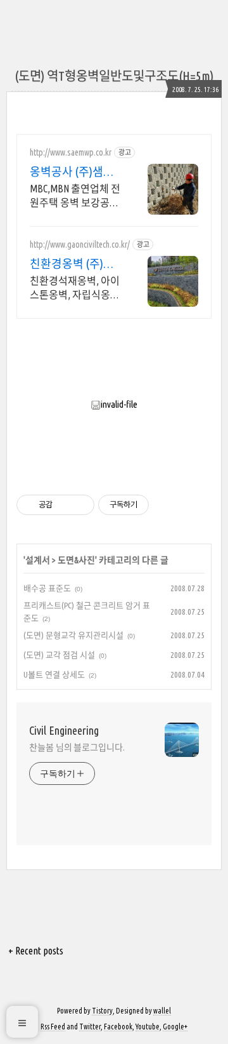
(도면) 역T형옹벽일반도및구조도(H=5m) (114, 76)
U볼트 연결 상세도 (54, 674)
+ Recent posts (35, 950)
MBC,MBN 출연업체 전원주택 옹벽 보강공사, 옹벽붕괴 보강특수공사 (76, 196)
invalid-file (119, 404)
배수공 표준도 (47, 588)
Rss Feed (53, 1026)
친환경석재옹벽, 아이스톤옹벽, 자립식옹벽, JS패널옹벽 (76, 288)
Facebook (118, 1026)
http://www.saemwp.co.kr (70, 152)
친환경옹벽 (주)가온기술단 (72, 264)
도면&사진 (76, 560)
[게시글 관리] (80, 504)
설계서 (37, 560)
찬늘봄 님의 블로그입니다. (77, 747)
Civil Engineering (64, 730)
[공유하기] (64, 504)
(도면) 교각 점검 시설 (59, 654)
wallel (162, 1011)
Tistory (102, 1011)
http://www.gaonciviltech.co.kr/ (80, 244)
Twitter (90, 1026)
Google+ (175, 1026)
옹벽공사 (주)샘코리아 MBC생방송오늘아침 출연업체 (73, 172)
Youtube (148, 1026)
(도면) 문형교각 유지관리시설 (73, 635)
